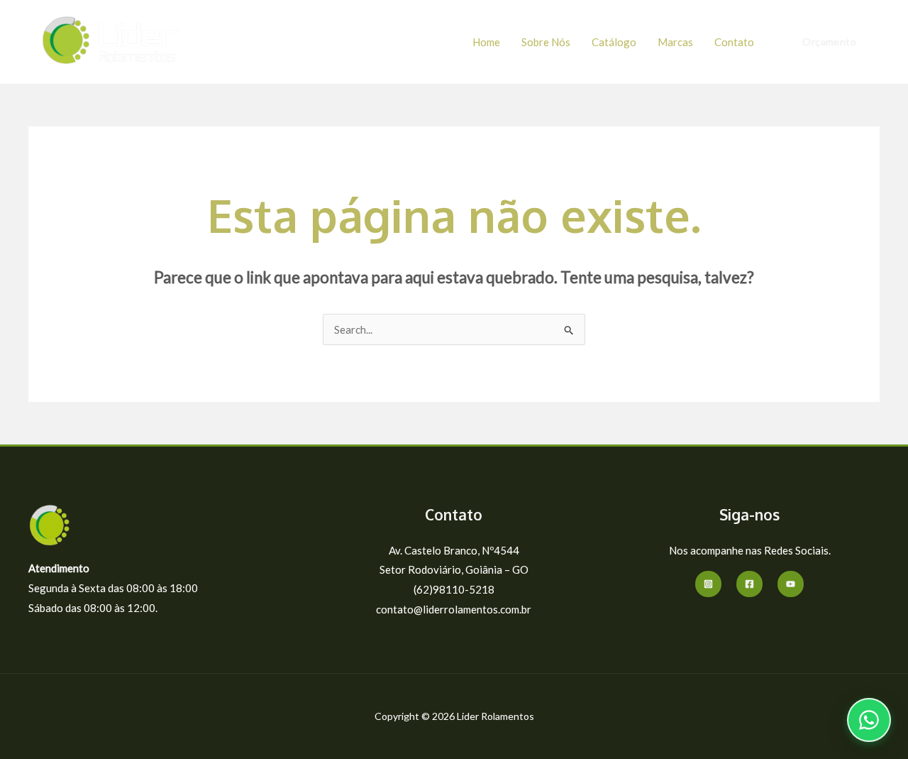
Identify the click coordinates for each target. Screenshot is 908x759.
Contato (734, 42)
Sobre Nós (545, 42)
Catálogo (614, 42)
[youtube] (790, 584)
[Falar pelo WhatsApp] (869, 720)
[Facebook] (749, 584)
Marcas (675, 42)
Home (486, 42)
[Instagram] (708, 584)
